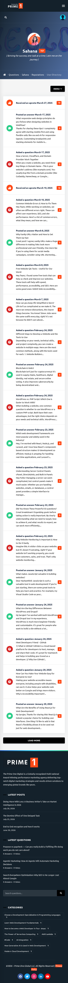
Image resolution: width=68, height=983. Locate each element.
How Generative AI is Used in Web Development (26, 945)
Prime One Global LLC (24, 965)
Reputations (38, 74)
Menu (56, 88)
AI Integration (23, 940)
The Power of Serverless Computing (21, 934)
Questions (14, 74)
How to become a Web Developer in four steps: (26, 928)
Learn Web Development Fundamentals (22, 922)
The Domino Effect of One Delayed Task (21, 815)
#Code (8, 940)
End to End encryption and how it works (21, 826)
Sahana (25, 74)
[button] (62, 17)
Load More (34, 740)
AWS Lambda (49, 934)
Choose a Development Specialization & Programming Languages (32, 915)
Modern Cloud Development (18, 951)
